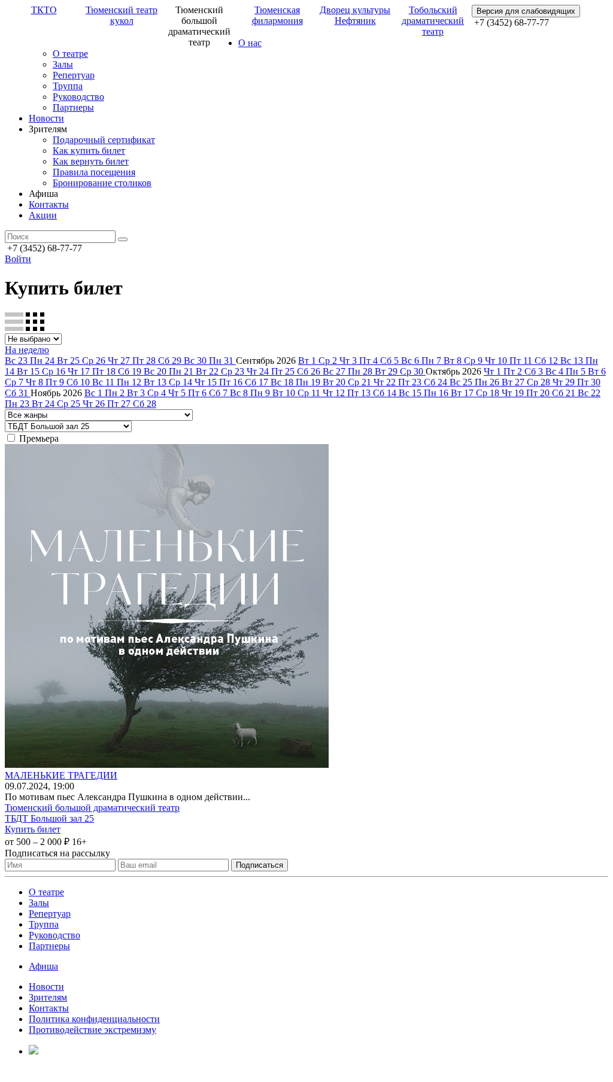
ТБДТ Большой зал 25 (49, 818)
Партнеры (73, 107)
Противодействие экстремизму (92, 1030)
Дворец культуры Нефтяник (355, 15)
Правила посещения (94, 172)
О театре (70, 53)
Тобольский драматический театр (433, 21)
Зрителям (48, 997)
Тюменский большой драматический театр (92, 808)
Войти (18, 259)
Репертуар (74, 75)
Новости (46, 118)
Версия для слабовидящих (526, 11)
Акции (43, 215)
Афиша (43, 966)
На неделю (27, 350)
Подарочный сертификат (104, 140)
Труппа (68, 86)
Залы (63, 64)
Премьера (39, 438)
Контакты (49, 204)
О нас (250, 43)
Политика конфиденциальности (94, 1019)
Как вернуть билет (91, 161)
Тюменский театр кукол (121, 15)
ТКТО (44, 10)
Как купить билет (89, 150)
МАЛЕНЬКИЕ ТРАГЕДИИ (61, 775)
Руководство (78, 97)
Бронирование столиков (102, 183)
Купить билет (32, 829)
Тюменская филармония (277, 15)
